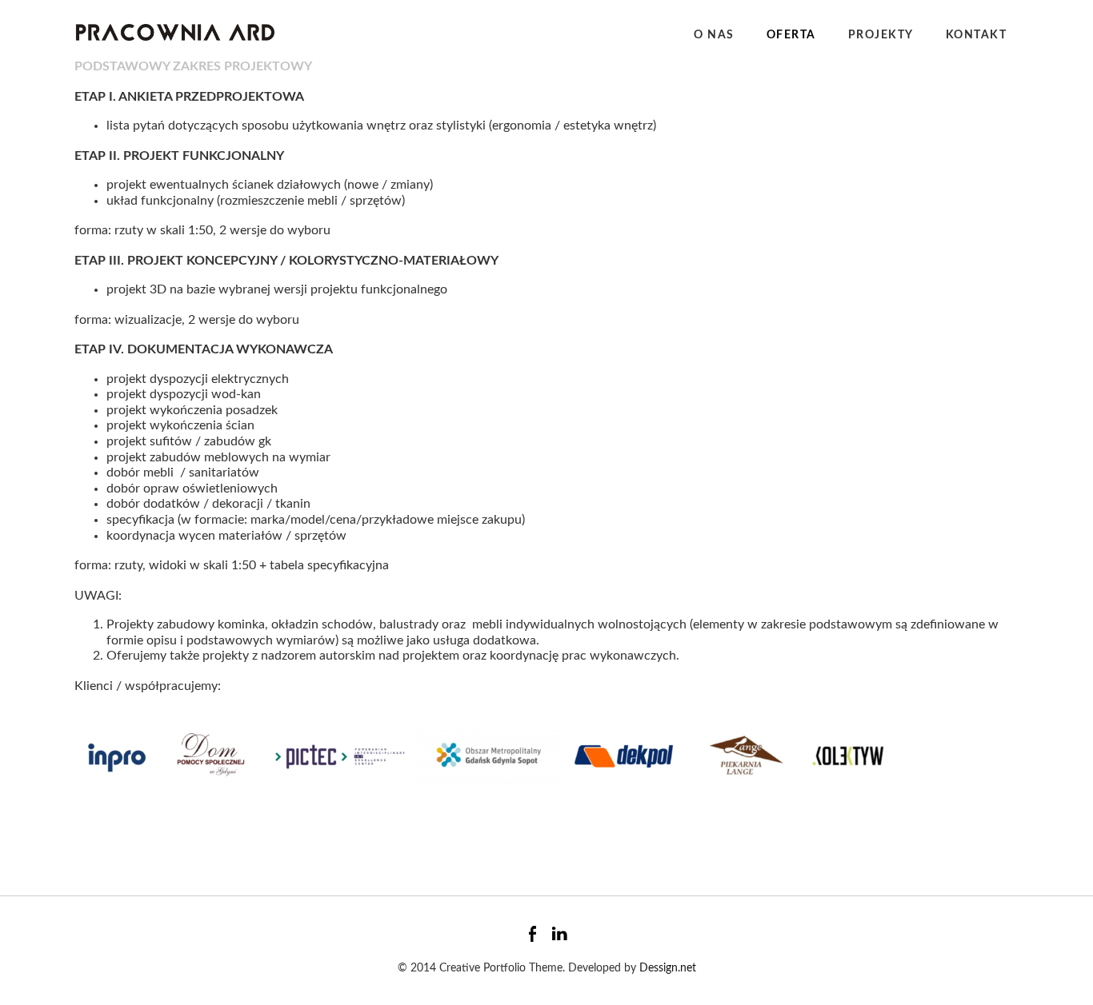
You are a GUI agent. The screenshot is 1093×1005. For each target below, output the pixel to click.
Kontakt (976, 35)
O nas (714, 35)
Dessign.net (667, 968)
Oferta (791, 35)
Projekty (881, 35)
